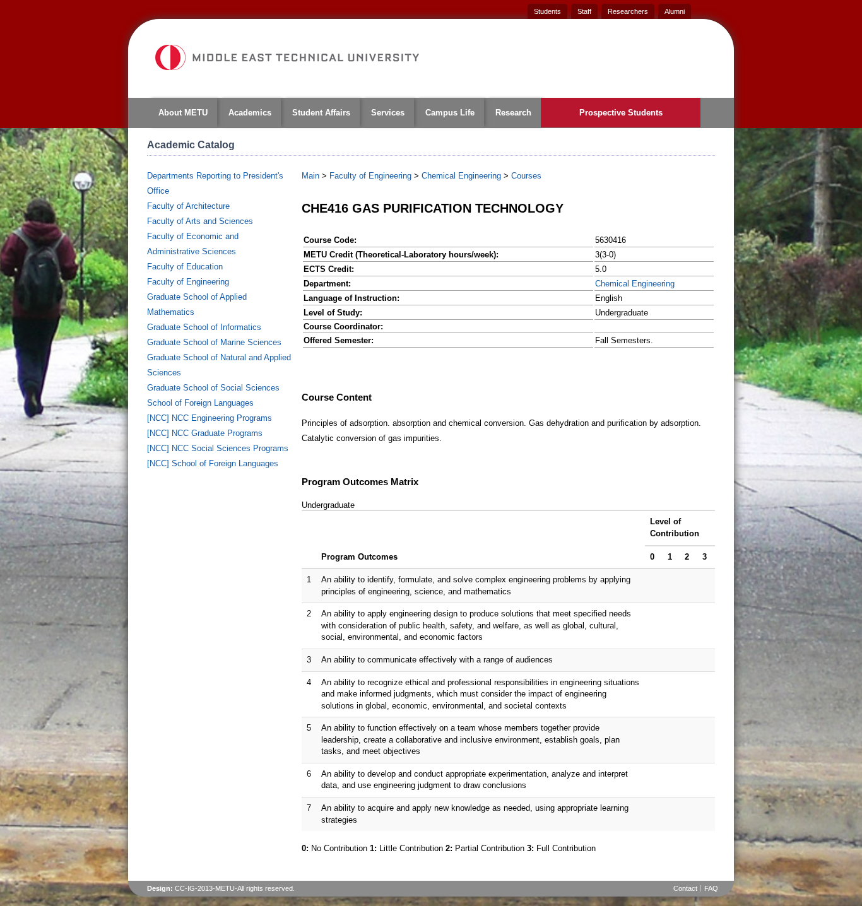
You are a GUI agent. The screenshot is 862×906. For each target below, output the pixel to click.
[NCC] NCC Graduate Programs (205, 433)
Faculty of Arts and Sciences (200, 221)
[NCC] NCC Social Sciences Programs (217, 448)
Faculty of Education (185, 266)
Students (547, 11)
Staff (584, 11)
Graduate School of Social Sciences (213, 387)
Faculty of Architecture (188, 206)
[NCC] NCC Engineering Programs (209, 418)
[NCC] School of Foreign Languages (212, 463)
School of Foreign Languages (200, 403)
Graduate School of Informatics (204, 327)
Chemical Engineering (461, 175)
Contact (685, 888)
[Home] (286, 57)
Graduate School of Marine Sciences (214, 342)
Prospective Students (621, 112)
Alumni (674, 11)
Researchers (628, 11)
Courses (526, 175)
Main (310, 175)
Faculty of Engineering (188, 281)
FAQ (711, 888)
